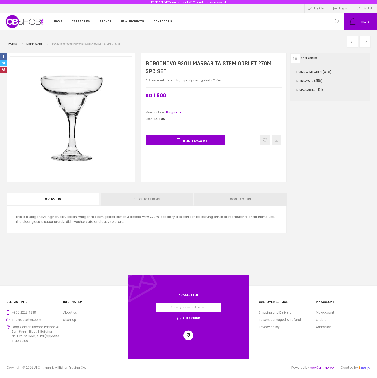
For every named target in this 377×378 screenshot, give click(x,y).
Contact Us (240, 199)
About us (70, 312)
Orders (321, 320)
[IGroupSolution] (364, 368)
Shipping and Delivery (275, 312)
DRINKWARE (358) (309, 81)
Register (319, 8)
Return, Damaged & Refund (280, 320)
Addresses (323, 327)
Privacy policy (269, 327)
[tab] (53, 199)
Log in (343, 8)
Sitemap (69, 320)
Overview (53, 199)
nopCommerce (322, 367)
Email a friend (276, 140)
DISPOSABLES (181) (309, 90)
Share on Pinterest (3, 70)
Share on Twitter (3, 63)
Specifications (147, 199)
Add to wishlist (265, 140)
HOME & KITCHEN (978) (313, 72)
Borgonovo (174, 112)
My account (325, 312)
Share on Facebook (3, 56)
